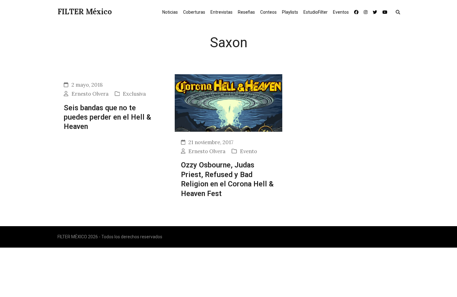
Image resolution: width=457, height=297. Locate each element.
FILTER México (85, 11)
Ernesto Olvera (90, 93)
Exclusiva (134, 93)
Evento (248, 151)
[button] (399, 12)
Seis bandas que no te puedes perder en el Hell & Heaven (107, 117)
